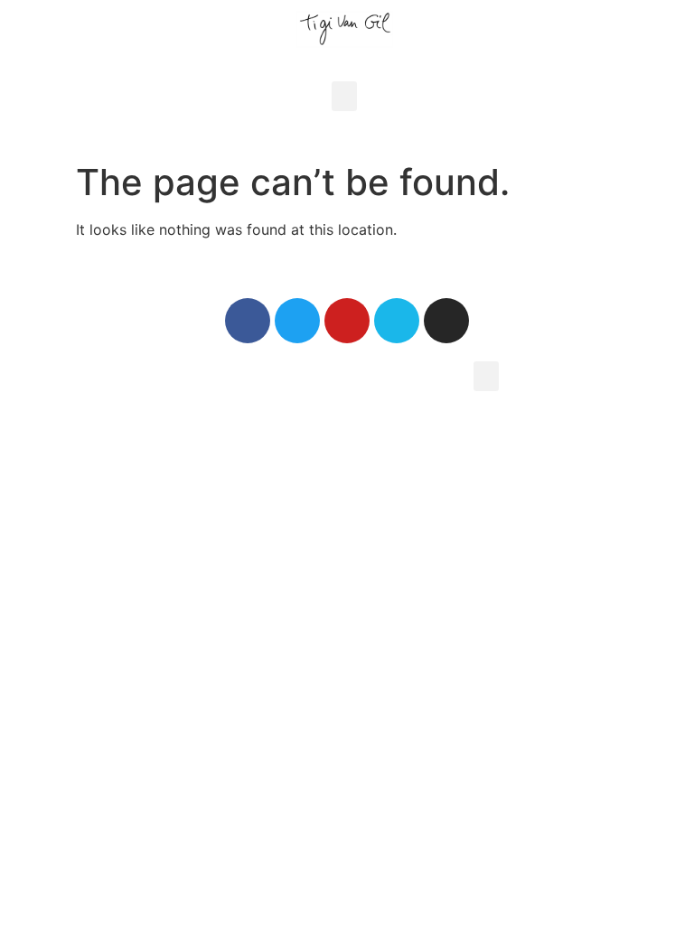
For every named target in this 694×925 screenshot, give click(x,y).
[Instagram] (446, 320)
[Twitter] (297, 320)
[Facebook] (247, 320)
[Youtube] (347, 320)
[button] (344, 96)
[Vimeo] (396, 320)
